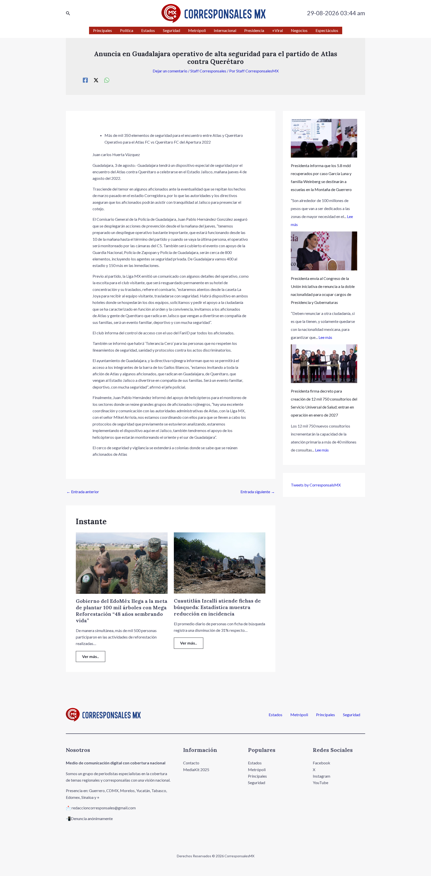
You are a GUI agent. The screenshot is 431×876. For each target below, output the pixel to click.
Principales (325, 715)
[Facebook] (85, 80)
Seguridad (351, 715)
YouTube (320, 782)
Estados (275, 715)
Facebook (321, 762)
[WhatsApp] (106, 80)
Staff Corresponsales (208, 70)
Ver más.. (90, 656)
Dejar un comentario (170, 70)
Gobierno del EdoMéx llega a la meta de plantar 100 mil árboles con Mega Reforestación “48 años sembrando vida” (121, 611)
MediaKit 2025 (196, 769)
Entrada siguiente (257, 491)
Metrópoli (299, 715)
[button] (68, 13)
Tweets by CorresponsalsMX (316, 484)
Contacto (191, 762)
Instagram (321, 776)
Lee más (325, 337)
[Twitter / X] (96, 80)
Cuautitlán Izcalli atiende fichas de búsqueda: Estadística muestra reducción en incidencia (217, 607)
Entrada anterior (82, 491)
